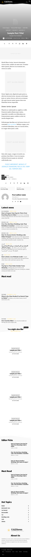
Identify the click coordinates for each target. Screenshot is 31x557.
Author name (15, 353)
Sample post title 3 (15, 397)
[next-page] (16, 427)
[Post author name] (6, 198)
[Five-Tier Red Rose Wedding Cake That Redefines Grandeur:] (6, 454)
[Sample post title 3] (15, 387)
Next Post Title (20, 189)
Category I (8, 30)
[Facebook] (9, 43)
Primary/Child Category (16, 27)
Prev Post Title (4, 189)
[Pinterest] (16, 43)
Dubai (3, 264)
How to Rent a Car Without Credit (12, 256)
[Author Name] (4, 38)
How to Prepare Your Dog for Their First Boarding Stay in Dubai (19, 445)
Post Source (10, 177)
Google (7, 175)
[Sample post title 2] (15, 364)
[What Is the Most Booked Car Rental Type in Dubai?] (15, 286)
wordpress (14, 178)
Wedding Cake (5, 222)
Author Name (9, 38)
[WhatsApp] (19, 43)
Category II (15, 30)
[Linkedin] (23, 43)
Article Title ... (25, 27)
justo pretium (12, 124)
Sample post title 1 (15, 350)
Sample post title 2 (15, 374)
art (6, 178)
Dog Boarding (5, 211)
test (9, 178)
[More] (26, 43)
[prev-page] (13, 427)
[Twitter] (12, 201)
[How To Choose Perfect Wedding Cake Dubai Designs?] (6, 463)
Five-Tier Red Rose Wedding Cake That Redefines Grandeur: (20, 453)
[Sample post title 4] (15, 411)
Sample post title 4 (15, 420)
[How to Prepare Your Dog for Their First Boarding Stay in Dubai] (6, 446)
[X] (12, 43)
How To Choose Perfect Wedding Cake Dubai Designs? (19, 461)
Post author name (19, 195)
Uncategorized (15, 348)
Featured (4, 294)
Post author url (15, 197)
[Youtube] (20, 201)
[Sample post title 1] (15, 340)
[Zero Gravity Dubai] (15, 310)
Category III (22, 30)
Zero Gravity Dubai (8, 320)
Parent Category (6, 27)
